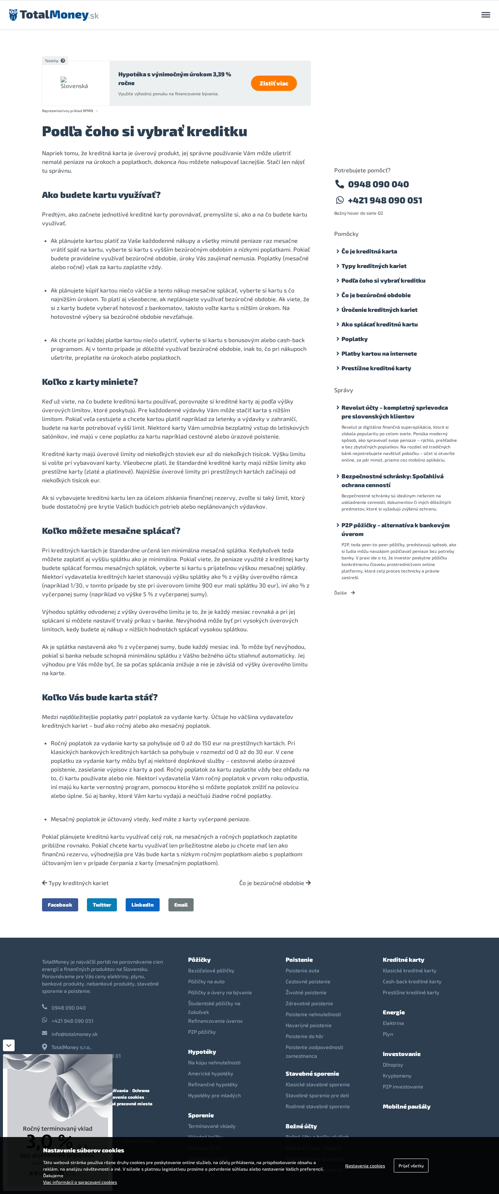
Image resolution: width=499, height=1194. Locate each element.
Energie (394, 1012)
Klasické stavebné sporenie (318, 1084)
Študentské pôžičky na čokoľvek (214, 1007)
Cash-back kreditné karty (412, 981)
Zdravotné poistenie (309, 1003)
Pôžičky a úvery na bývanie (220, 992)
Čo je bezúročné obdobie (272, 883)
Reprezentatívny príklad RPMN (67, 111)
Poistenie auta (302, 970)
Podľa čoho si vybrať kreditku (384, 280)
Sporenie (201, 1114)
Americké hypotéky (210, 1073)
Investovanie (401, 1053)
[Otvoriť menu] (486, 15)
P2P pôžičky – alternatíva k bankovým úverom (396, 529)
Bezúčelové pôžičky (211, 970)
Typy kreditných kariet (77, 883)
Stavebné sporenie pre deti (317, 1095)
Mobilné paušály (407, 1106)
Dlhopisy (393, 1064)
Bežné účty (301, 1125)
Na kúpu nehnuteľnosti (214, 1062)
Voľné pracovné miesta (128, 1103)
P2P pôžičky (202, 1032)
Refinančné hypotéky (213, 1084)
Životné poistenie (306, 992)
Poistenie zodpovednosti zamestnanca (314, 1051)
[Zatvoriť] (9, 1045)
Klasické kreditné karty (410, 970)
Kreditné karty (403, 959)
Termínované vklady (212, 1126)
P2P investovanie (403, 1086)
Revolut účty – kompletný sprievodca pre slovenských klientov (395, 412)
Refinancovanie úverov (215, 1021)
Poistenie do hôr (305, 1036)
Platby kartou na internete (379, 353)
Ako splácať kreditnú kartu (380, 324)
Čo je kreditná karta (369, 251)
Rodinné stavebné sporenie (318, 1106)
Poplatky (355, 338)
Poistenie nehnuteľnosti (313, 1014)
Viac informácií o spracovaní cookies (80, 1182)
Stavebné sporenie (312, 1073)
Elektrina (393, 1023)
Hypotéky (202, 1051)
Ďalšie (341, 592)
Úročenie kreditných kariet (380, 309)
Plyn (388, 1034)
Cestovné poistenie (308, 981)
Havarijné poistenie (309, 1025)
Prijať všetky (411, 1165)
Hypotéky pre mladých (214, 1095)
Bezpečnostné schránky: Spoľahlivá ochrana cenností (392, 480)
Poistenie (299, 959)
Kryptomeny (397, 1075)
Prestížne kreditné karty (376, 367)
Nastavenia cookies (123, 1096)
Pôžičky (199, 959)
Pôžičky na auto (206, 981)
